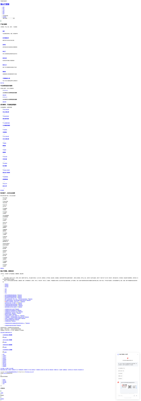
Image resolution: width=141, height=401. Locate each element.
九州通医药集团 (6, 125)
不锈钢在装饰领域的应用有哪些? (11, 304)
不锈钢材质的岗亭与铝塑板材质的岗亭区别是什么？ (15, 323)
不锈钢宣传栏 (21, 369)
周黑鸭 (4, 152)
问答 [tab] (6, 290)
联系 (3, 13)
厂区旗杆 (60, 369)
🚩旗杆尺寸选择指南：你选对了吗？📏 (12, 301)
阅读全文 (6, 284)
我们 (3, 8)
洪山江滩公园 (6, 112)
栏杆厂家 (47, 369)
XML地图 (2, 368)
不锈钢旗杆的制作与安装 (10, 309)
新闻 (3, 12)
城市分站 (4, 363)
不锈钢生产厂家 (14, 369)
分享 (3, 383)
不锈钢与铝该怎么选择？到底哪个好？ (12, 315)
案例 (3, 11)
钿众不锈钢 (4, 4)
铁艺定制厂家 (80, 369)
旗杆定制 (51, 369)
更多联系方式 (9, 332)
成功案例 (4, 359)
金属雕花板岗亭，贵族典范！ (11, 313)
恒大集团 (5, 165)
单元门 (4, 51)
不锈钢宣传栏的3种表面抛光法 (11, 310)
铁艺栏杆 (5, 58)
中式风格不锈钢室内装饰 (10, 319)
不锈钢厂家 (56, 369)
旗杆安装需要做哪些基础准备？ (11, 295)
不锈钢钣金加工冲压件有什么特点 (11, 311)
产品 (3, 9)
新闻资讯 (4, 360)
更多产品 (2, 82)
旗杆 (4, 31)
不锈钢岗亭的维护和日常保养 (11, 325)
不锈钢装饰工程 (6, 78)
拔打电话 (4, 381)
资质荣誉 (6, 285)
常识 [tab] (6, 291)
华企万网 (5, 373)
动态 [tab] (6, 288)
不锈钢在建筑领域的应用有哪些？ (11, 305)
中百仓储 (5, 159)
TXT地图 (6, 368)
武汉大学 (5, 186)
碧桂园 (4, 145)
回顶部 (4, 379)
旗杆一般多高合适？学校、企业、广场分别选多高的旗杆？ (16, 299)
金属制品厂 (65, 369)
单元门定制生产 (32, 369)
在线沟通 (4, 382)
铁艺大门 (5, 64)
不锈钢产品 (38, 369)
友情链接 (4, 366)
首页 (3, 7)
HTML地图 (11, 368)
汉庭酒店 (5, 132)
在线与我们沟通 (3, 332)
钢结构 (4, 71)
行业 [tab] (6, 292)
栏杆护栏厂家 (70, 369)
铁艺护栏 (76, 369)
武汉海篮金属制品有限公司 (12, 371)
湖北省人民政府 (6, 172)
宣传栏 (4, 44)
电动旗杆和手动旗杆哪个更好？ (11, 297)
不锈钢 (9, 369)
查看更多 (2, 268)
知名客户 (4, 358)
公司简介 (4, 355)
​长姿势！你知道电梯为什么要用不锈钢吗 (13, 318)
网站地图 (4, 364)
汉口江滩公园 (6, 138)
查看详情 (4, 95)
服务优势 (6, 286)
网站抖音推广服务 (3, 369)
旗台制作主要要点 (8, 314)
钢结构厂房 (26, 369)
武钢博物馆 (5, 179)
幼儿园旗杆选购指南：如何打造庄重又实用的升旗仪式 (15, 300)
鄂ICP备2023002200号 (29, 371)
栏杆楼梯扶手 (6, 38)
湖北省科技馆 (6, 118)
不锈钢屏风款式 (8, 321)
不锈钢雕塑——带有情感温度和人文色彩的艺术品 (14, 317)
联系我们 (4, 362)
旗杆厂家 (43, 369)
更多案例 (2, 190)
